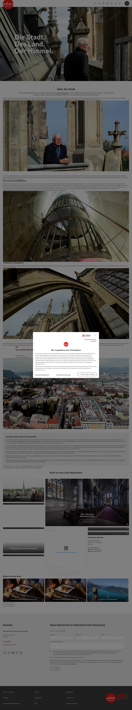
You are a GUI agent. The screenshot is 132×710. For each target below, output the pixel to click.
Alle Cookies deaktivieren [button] (42, 375)
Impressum (93, 341)
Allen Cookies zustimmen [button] (88, 374)
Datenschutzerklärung (90, 339)
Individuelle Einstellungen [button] (63, 375)
